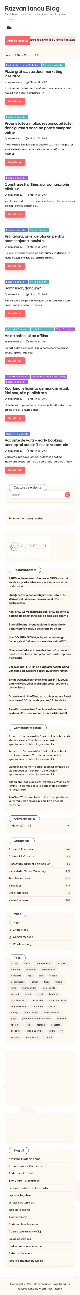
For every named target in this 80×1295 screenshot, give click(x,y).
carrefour (31, 969)
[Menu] (9, 27)
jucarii (40, 994)
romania (41, 1025)
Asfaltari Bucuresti (20, 1253)
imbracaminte (29, 988)
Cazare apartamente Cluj (25, 1231)
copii (30, 976)
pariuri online (31, 1012)
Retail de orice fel (53, 65)
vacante (15, 1037)
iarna (13, 988)
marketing (37, 1006)
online (52, 1006)
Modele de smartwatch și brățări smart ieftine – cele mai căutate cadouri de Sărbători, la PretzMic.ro (39, 786)
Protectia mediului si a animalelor (29, 864)
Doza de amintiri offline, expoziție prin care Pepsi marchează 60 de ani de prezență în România (40, 698)
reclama (61, 1018)
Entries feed (20, 929)
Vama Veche (32, 1037)
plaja (13, 1018)
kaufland (53, 994)
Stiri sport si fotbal (21, 1173)
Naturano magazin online (24, 1159)
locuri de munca (19, 1000)
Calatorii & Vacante (17, 434)
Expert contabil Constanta (26, 1166)
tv (62, 1031)
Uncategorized (18, 892)
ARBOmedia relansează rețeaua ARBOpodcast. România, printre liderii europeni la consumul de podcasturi (39, 582)
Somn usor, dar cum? (23, 288)
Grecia (58, 982)
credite (53, 976)
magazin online (18, 1006)
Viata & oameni (38, 230)
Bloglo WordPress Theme (46, 1288)
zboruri (48, 1037)
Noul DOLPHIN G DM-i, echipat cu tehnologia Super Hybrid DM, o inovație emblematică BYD (38, 639)
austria (14, 963)
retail (28, 1025)
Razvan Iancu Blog (32, 8)
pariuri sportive (51, 1012)
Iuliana (13, 782)
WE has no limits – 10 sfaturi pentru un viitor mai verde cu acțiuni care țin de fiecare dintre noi (38, 801)
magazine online (57, 1000)
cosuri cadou (35, 518)
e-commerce (18, 982)
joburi (28, 994)
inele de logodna (19, 1209)
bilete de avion (43, 963)
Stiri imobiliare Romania (23, 1224)
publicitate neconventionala (36, 1018)
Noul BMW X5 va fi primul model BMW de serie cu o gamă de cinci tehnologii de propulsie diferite (39, 613)
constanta (16, 976)
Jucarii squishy (18, 1217)
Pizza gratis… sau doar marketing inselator (33, 73)
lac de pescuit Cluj (20, 1239)
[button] (67, 494)
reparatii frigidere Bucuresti (26, 1260)
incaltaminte (49, 988)
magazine (38, 1000)
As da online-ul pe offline (26, 335)
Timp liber (15, 885)
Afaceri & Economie (17, 329)
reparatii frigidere (20, 1195)
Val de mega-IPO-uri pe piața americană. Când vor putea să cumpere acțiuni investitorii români (39, 668)
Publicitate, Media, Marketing (22, 65)
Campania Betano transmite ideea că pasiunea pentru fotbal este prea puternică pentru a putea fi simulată (40, 654)
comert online (49, 969)
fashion (34, 982)
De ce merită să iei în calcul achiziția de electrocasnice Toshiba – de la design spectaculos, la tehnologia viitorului (39, 740)
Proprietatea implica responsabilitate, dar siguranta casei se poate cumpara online (39, 128)
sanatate (55, 1025)
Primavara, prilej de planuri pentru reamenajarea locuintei (34, 238)
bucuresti (61, 963)
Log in (17, 922)
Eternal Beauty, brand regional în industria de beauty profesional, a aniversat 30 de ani (37, 626)
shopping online (35, 1031)
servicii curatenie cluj (22, 1202)
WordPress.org (22, 944)
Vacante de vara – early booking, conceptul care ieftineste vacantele (36, 442)
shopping (16, 1031)
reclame (15, 1025)
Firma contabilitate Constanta (28, 1188)
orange (14, 1012)
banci (27, 963)
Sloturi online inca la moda (25, 1246)
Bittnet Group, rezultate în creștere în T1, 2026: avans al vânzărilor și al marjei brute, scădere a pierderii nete (38, 683)
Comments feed (23, 937)
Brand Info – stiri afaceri (24, 1180)
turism (52, 1031)
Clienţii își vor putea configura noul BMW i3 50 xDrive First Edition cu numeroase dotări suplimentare (37, 599)
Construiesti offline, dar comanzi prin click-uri (37, 186)
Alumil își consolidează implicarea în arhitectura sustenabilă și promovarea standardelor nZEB (38, 711)
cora (41, 976)
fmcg (47, 982)
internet (15, 994)
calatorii (15, 969)
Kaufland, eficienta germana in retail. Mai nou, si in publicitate (37, 390)
